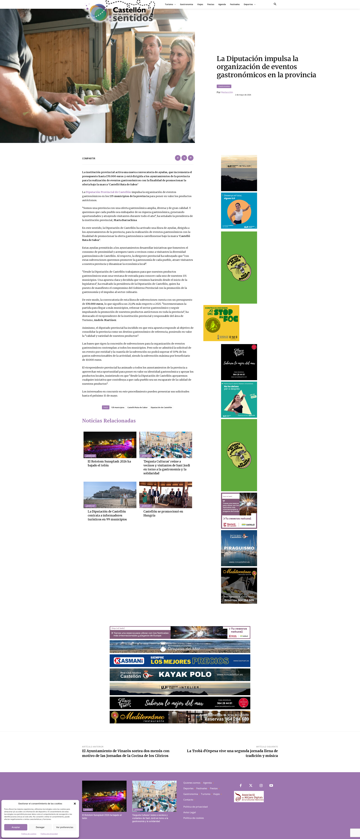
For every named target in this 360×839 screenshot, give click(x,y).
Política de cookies (28, 834)
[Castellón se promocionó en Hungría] (165, 495)
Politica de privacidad (49, 834)
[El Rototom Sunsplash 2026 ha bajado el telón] (110, 445)
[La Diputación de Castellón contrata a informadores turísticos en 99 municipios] (110, 495)
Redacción (227, 92)
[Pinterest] (191, 158)
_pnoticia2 (145, 455)
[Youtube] (271, 785)
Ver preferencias (64, 827)
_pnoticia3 (90, 455)
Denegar (40, 827)
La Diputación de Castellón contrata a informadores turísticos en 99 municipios (107, 515)
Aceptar (16, 827)
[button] (74, 803)
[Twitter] (184, 158)
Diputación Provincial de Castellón (109, 192)
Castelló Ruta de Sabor (137, 407)
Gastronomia (224, 86)
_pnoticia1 (90, 505)
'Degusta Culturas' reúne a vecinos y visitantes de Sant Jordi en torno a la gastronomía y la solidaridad (150, 818)
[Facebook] (178, 158)
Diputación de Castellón (161, 407)
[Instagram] (261, 785)
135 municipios (117, 407)
